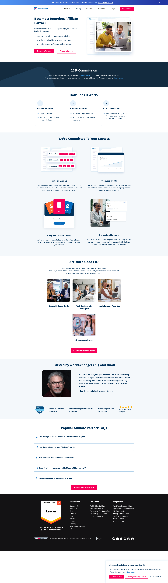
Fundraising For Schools (98, 514)
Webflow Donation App (121, 516)
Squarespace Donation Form (123, 509)
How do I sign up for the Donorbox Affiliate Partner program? (62, 437)
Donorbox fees (85, 75)
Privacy (73, 521)
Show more (130, 572)
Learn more (118, 78)
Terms (72, 519)
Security (73, 524)
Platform (67, 9)
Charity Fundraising (97, 516)
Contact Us (74, 506)
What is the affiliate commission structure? (56, 478)
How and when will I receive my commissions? (56, 457)
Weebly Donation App (121, 514)
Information (75, 502)
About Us (73, 509)
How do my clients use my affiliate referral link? (57, 447)
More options (154, 576)
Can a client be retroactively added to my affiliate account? (62, 468)
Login (113, 9)
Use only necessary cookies (136, 577)
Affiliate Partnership (77, 526)
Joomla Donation (119, 519)
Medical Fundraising (97, 509)
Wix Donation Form (120, 511)
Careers (73, 514)
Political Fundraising (97, 506)
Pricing (78, 9)
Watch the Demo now (105, 2)
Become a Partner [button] (44, 51)
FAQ (71, 516)
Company (101, 9)
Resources (89, 9)
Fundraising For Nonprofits (99, 511)
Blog (71, 511)
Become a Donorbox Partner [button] (84, 351)
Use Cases (94, 502)
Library (72, 529)
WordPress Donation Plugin (123, 506)
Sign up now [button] (126, 9)
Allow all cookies (116, 577)
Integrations (118, 502)
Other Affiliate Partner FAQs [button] (84, 487)
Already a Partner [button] (66, 51)
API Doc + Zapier (119, 521)
